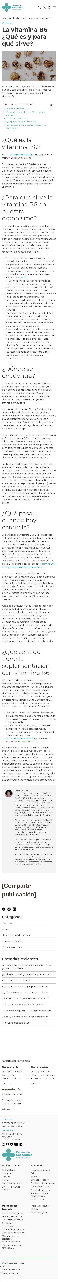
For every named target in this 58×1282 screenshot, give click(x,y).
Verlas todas (6, 1084)
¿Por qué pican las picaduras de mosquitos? (25, 998)
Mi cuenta (35, 1209)
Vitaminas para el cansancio (16, 980)
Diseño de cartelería (40, 1071)
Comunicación (38, 1199)
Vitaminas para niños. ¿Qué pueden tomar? (25, 986)
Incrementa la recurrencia (43, 1075)
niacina (21, 277)
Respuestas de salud (11, 18)
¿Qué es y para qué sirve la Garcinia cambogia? (27, 1010)
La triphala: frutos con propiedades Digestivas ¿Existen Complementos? (26, 967)
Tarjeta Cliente (9, 1170)
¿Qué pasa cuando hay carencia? (21, 122)
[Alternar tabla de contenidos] (50, 105)
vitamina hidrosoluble (21, 154)
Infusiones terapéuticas (13, 1229)
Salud (5, 929)
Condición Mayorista (11, 1103)
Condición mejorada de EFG (13, 1095)
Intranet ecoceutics (40, 1206)
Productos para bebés (12, 1220)
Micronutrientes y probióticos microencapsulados (11, 1239)
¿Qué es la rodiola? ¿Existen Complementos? (26, 974)
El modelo (7, 1177)
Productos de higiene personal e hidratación (12, 1215)
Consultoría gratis (39, 1212)
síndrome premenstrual (22, 738)
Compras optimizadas (12, 1100)
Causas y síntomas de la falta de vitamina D (25, 1016)
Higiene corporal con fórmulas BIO (11, 1246)
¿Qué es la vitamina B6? (16, 109)
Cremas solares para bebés (16, 1023)
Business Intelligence (12, 1078)
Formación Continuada (12, 1071)
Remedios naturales (12, 947)
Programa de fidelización (42, 1078)
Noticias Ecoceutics (40, 1190)
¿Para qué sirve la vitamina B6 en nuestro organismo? (25, 113)
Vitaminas (7, 923)
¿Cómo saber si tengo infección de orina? (24, 1004)
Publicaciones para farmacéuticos (39, 1194)
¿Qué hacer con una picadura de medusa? (25, 992)
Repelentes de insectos (13, 1232)
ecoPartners (8, 1075)
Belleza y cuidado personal (16, 935)
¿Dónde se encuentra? (17, 118)
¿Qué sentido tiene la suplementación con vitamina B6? (26, 126)
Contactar (6, 1173)
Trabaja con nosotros (11, 1183)
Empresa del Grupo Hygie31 (11, 1188)
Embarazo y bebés (12, 941)
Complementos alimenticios (9, 1224)
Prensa (5, 1180)
